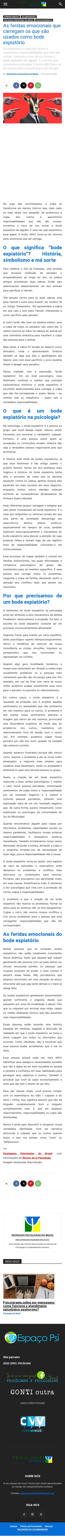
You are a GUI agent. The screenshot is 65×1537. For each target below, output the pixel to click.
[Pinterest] (31, 85)
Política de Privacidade (31, 1526)
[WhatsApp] (38, 85)
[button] (5, 4)
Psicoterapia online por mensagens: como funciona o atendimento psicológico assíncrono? (29, 1306)
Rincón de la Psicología (37, 1157)
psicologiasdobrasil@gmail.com (37, 1493)
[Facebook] (16, 85)
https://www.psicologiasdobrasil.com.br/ (32, 1240)
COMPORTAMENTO (11, 17)
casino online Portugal (32, 1402)
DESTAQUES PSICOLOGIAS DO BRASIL (18, 20)
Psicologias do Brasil (11, 1313)
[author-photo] (32, 1230)
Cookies (13, 1526)
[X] (23, 85)
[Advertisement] (32, 161)
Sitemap (49, 1526)
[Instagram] (32, 1514)
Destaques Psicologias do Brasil (27, 1153)
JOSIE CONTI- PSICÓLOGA (17, 1363)
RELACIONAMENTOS (44, 20)
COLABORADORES (29, 17)
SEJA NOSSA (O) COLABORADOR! (32, 1529)
